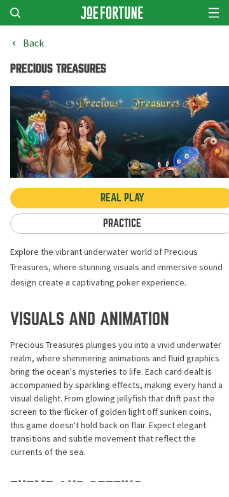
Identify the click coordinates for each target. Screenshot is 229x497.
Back (33, 43)
